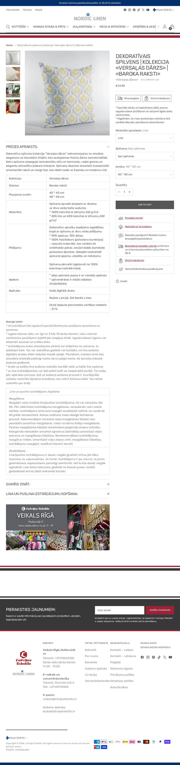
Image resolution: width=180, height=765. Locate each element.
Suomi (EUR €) (164, 10)
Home (9, 45)
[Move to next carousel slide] (171, 584)
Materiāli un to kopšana (138, 226)
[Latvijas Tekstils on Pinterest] (134, 9)
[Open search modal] (7, 26)
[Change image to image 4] (13, 106)
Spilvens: (130, 148)
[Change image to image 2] (13, 74)
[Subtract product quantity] (119, 192)
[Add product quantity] (129, 192)
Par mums (91, 656)
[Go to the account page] (164, 26)
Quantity (121, 185)
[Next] (158, 27)
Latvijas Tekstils (33, 743)
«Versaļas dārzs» (127, 79)
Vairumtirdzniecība (97, 681)
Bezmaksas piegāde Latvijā (141, 245)
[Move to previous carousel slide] (163, 584)
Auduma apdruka (96, 668)
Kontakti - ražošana (123, 656)
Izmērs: (128, 166)
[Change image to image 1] (13, 58)
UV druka (91, 674)
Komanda (91, 662)
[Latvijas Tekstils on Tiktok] (138, 9)
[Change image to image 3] (13, 90)
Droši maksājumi (134, 260)
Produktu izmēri (134, 217)
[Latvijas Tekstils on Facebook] (125, 9)
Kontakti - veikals (121, 650)
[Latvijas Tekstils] (90, 16)
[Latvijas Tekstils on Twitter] (143, 9)
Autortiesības (119, 687)
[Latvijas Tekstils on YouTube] (147, 9)
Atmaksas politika (122, 681)
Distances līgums (121, 668)
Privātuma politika (122, 674)
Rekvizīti (90, 650)
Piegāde (115, 662)
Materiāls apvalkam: (132, 130)
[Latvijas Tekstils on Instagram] (129, 9)
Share (123, 281)
